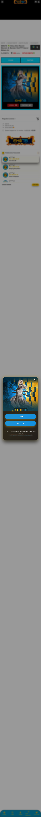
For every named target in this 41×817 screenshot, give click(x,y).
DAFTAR (20, 423)
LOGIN (20, 416)
